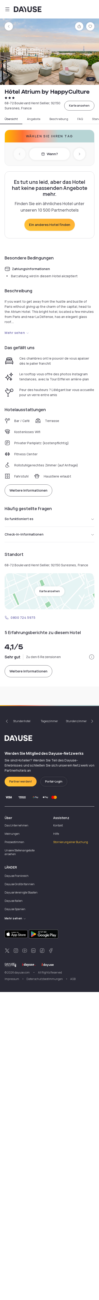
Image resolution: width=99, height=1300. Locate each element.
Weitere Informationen (28, 490)
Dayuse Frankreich (17, 876)
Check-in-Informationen (24, 534)
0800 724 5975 (23, 617)
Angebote (33, 119)
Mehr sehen (15, 332)
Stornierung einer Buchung (70, 842)
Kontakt (58, 825)
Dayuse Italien (14, 901)
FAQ (80, 119)
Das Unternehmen (16, 825)
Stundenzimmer (76, 721)
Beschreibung (59, 119)
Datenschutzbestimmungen (44, 979)
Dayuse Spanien (15, 909)
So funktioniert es (19, 519)
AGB (73, 979)
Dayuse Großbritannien (20, 884)
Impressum (12, 979)
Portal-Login (53, 781)
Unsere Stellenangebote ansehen (20, 852)
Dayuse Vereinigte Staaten (21, 892)
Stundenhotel (21, 721)
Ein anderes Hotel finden (49, 224)
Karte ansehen (79, 106)
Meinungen (12, 834)
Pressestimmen (14, 842)
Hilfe (56, 834)
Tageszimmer (49, 721)
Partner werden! (20, 781)
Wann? (52, 153)
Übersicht (11, 119)
